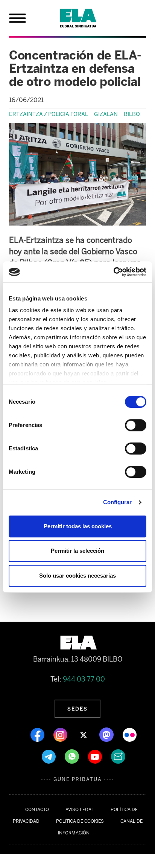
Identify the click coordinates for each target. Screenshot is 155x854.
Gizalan (106, 114)
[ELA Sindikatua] (87, 18)
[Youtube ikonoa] (95, 756)
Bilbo (132, 114)
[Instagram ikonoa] (61, 734)
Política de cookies (80, 821)
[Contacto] (118, 756)
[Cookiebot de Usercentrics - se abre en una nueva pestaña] (113, 272)
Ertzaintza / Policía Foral (48, 114)
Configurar (117, 502)
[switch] (135, 425)
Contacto (37, 809)
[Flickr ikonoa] (129, 734)
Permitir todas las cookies (78, 526)
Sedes (77, 709)
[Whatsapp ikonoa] (72, 756)
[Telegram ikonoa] (49, 756)
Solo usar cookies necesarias (77, 575)
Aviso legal (79, 809)
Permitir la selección (77, 550)
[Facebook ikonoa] (38, 734)
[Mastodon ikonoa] (107, 734)
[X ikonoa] (84, 734)
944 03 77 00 (84, 679)
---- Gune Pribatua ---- (77, 779)
